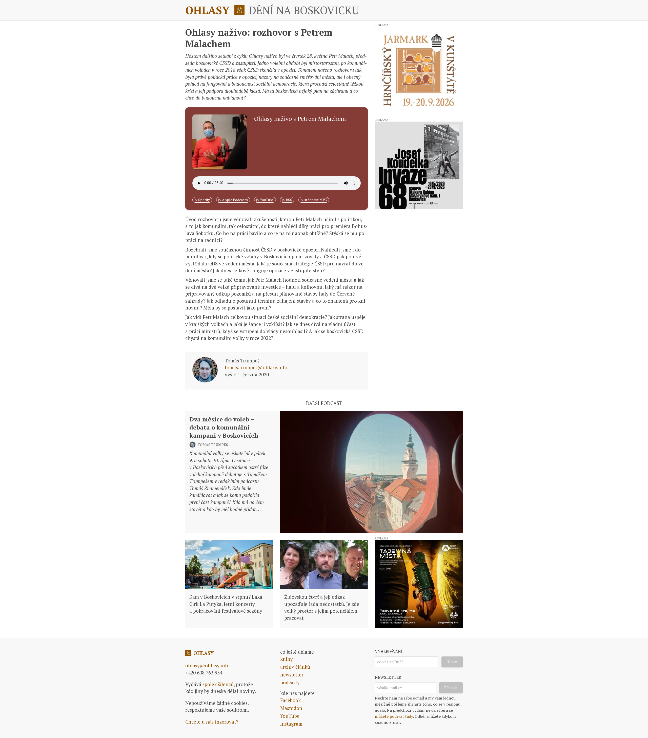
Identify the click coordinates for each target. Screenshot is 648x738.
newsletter (291, 674)
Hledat (452, 661)
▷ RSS (287, 199)
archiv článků (295, 667)
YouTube (289, 716)
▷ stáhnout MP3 (314, 199)
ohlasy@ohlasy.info (207, 665)
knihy (286, 659)
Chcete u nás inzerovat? (211, 721)
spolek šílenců (218, 684)
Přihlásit (451, 687)
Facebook (290, 700)
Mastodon (291, 708)
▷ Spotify (202, 199)
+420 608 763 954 (203, 672)
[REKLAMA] (419, 70)
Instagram (291, 724)
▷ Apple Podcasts (233, 199)
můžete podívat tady (394, 716)
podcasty (290, 682)
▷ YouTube (265, 199)
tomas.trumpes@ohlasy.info (256, 367)
